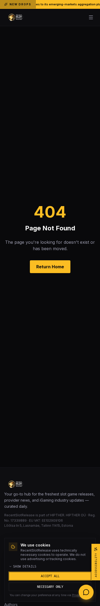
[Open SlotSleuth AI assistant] (86, 592)
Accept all (50, 576)
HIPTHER (57, 515)
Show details (25, 566)
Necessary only (50, 587)
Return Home (50, 266)
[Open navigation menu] (91, 17)
